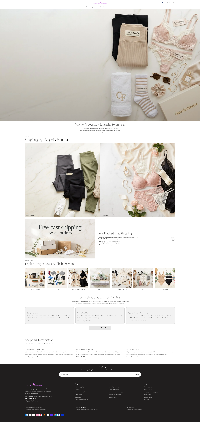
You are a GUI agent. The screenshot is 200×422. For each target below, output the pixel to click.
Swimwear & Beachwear (81, 392)
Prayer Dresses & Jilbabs (81, 399)
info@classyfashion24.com (32, 401)
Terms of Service (148, 397)
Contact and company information (137, 320)
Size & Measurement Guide (116, 392)
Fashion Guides (147, 389)
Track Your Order (114, 389)
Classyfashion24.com (33, 420)
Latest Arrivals (78, 394)
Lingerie (77, 389)
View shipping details (172, 238)
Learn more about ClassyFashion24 (100, 328)
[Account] (170, 2)
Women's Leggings (80, 387)
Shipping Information (115, 387)
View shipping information (84, 320)
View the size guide (81, 359)
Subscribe (136, 374)
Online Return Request (115, 394)
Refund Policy (113, 397)
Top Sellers (78, 397)
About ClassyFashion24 (150, 387)
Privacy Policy (147, 394)
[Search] (25, 2)
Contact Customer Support (151, 392)
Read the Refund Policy (132, 357)
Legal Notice (147, 399)
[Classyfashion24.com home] (33, 385)
